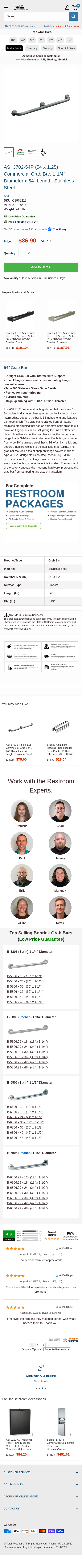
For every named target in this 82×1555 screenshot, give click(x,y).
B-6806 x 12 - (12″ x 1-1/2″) (25, 1106)
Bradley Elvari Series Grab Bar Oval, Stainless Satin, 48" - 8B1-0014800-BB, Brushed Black (20, 338)
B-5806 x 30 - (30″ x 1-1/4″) (25, 986)
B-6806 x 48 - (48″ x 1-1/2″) (25, 1137)
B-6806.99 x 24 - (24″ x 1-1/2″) (27, 1187)
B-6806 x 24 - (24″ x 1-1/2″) (25, 1117)
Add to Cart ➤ (41, 267)
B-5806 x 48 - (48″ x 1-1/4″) (25, 1002)
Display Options (32, 1349)
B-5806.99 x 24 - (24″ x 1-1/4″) (27, 1046)
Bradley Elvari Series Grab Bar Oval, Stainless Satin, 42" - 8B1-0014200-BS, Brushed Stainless (61, 338)
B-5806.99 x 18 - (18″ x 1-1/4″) (27, 1041)
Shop (41, 31)
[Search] (73, 16)
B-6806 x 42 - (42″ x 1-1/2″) (25, 1132)
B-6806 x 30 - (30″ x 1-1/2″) (25, 1122)
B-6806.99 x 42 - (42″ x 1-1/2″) (27, 1203)
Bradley (51, 59)
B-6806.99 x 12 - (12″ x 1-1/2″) (27, 1177)
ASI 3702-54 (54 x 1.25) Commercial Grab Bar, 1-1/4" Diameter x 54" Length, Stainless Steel (19, 749)
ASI (43, 59)
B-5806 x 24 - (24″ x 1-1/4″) (25, 981)
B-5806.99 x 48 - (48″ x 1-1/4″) (27, 1067)
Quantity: (10, 253)
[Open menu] (6, 7)
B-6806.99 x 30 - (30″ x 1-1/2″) (27, 1193)
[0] (75, 7)
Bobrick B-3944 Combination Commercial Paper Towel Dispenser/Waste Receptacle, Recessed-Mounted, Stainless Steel (61, 1444)
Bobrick (63, 59)
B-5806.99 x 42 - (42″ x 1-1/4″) (27, 1062)
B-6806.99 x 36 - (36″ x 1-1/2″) (27, 1198)
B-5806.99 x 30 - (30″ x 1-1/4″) (27, 1052)
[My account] (67, 7)
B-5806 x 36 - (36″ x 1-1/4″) (25, 991)
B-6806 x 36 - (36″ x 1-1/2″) (25, 1127)
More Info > (41, 1381)
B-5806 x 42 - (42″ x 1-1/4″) (25, 996)
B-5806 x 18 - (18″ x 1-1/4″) (25, 976)
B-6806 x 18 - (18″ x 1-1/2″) (25, 1112)
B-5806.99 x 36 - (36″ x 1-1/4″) (27, 1057)
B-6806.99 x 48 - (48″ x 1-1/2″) (27, 1208)
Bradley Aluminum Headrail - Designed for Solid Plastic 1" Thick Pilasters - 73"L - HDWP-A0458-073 (60, 749)
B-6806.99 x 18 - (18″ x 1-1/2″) (27, 1182)
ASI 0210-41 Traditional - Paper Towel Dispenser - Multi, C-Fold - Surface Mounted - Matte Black (19, 1444)
